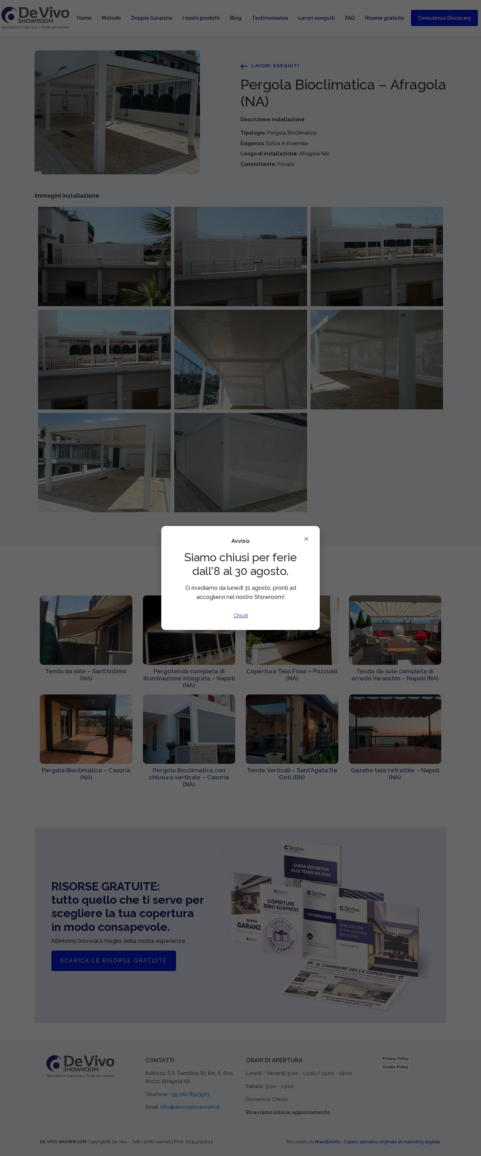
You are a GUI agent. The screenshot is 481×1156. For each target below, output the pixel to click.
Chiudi (240, 615)
